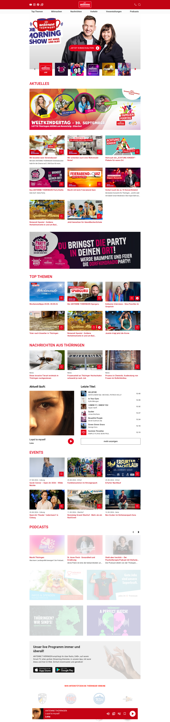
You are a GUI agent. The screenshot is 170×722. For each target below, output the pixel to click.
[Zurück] (133, 532)
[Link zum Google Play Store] (64, 670)
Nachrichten (76, 11)
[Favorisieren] (125, 714)
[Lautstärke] (108, 714)
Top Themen (37, 11)
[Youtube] (30, 4)
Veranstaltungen (114, 11)
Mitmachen (56, 11)
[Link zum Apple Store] (43, 670)
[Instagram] (34, 4)
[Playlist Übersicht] (119, 714)
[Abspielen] (132, 713)
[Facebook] (38, 4)
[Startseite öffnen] (85, 4)
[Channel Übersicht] (114, 714)
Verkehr (93, 11)
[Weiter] (139, 532)
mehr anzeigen (111, 441)
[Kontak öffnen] (135, 4)
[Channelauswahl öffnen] (139, 4)
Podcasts (134, 11)
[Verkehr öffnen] (42, 4)
